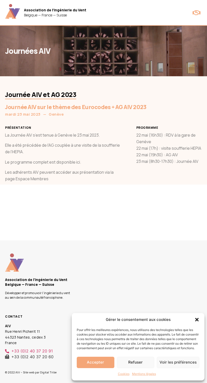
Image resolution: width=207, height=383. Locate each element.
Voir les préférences (178, 362)
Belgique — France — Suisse (55, 12)
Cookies (124, 374)
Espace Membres (32, 179)
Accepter (95, 362)
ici (78, 162)
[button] (196, 319)
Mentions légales (144, 374)
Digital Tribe (48, 372)
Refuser (135, 362)
